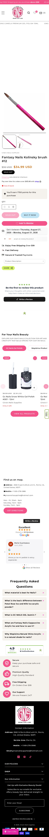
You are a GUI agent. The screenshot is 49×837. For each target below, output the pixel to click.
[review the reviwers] (9, 554)
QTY (3, 206)
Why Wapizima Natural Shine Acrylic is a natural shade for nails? (23, 635)
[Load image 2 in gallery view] (24, 146)
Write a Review (31, 525)
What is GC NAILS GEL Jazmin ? (20, 615)
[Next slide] (46, 390)
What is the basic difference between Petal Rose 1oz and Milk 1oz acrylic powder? (23, 603)
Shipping (5, 181)
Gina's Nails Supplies (27, 825)
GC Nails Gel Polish (14, 352)
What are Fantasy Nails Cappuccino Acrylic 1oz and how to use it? (22, 624)
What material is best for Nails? (21, 593)
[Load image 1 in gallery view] (9, 146)
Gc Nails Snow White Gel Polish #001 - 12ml (19, 402)
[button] (47, 414)
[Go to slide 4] (24, 564)
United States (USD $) (22, 819)
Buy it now (30, 219)
